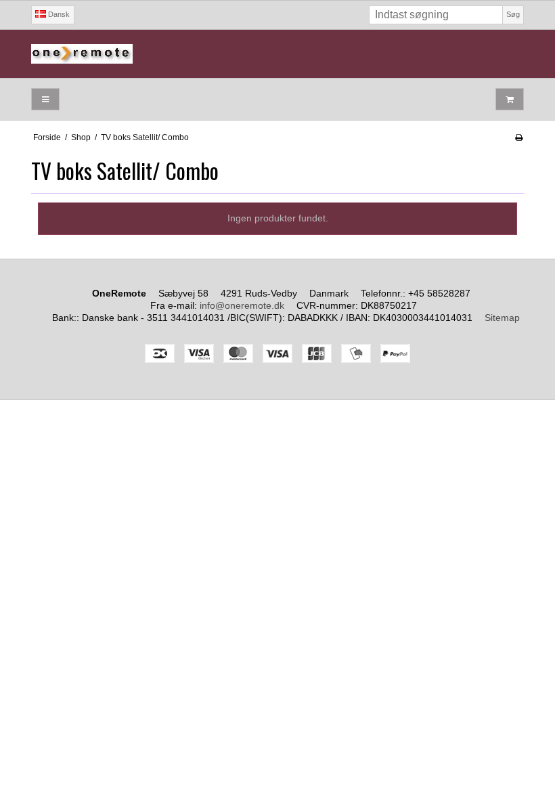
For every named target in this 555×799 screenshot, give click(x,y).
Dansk (58, 14)
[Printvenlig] (519, 137)
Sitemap (502, 317)
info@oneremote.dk (242, 305)
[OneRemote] (277, 54)
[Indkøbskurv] (509, 99)
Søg (513, 14)
